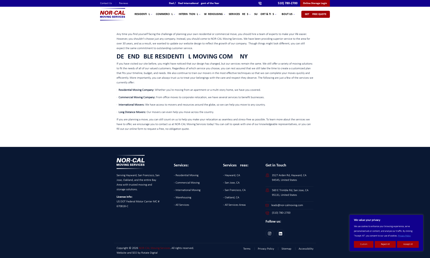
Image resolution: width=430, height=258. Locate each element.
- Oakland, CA (231, 197)
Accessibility (306, 248)
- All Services (181, 205)
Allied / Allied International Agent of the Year (193, 3)
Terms (249, 248)
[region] (386, 233)
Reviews (123, 3)
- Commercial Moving (187, 182)
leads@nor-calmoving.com (287, 205)
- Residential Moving (186, 175)
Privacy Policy (404, 236)
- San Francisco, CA (234, 190)
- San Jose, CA (231, 182)
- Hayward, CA (231, 175)
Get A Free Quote (315, 14)
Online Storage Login (315, 3)
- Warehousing (182, 197)
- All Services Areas (234, 205)
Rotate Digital (149, 252)
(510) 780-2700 (281, 212)
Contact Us (108, 3)
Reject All (385, 244)
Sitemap (289, 248)
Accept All (408, 244)
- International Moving (187, 190)
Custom (363, 244)
